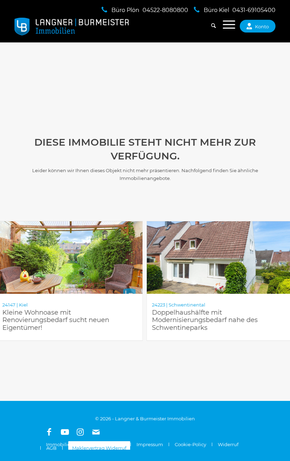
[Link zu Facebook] (49, 432)
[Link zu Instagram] (80, 432)
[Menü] (225, 26)
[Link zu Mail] (96, 432)
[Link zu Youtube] (64, 432)
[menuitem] (210, 26)
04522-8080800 (165, 10)
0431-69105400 (254, 10)
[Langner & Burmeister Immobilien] (71, 26)
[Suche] (210, 26)
